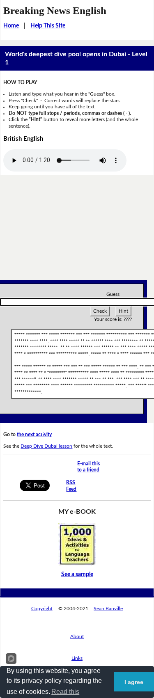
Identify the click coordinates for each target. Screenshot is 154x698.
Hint (123, 311)
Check (100, 311)
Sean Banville (108, 608)
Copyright (42, 608)
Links (77, 658)
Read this (65, 691)
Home (11, 26)
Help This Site (47, 26)
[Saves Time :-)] (77, 543)
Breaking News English (54, 10)
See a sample (77, 574)
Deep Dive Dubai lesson (46, 446)
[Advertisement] (77, 231)
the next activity (34, 434)
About (77, 636)
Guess (113, 294)
